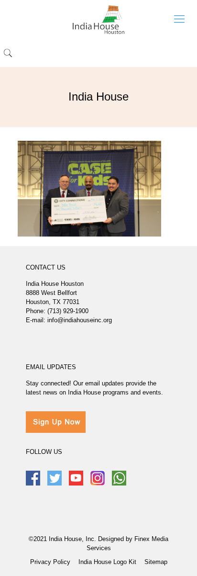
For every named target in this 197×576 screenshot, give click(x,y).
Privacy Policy (50, 561)
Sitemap (155, 561)
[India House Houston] (98, 19)
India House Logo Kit (107, 561)
